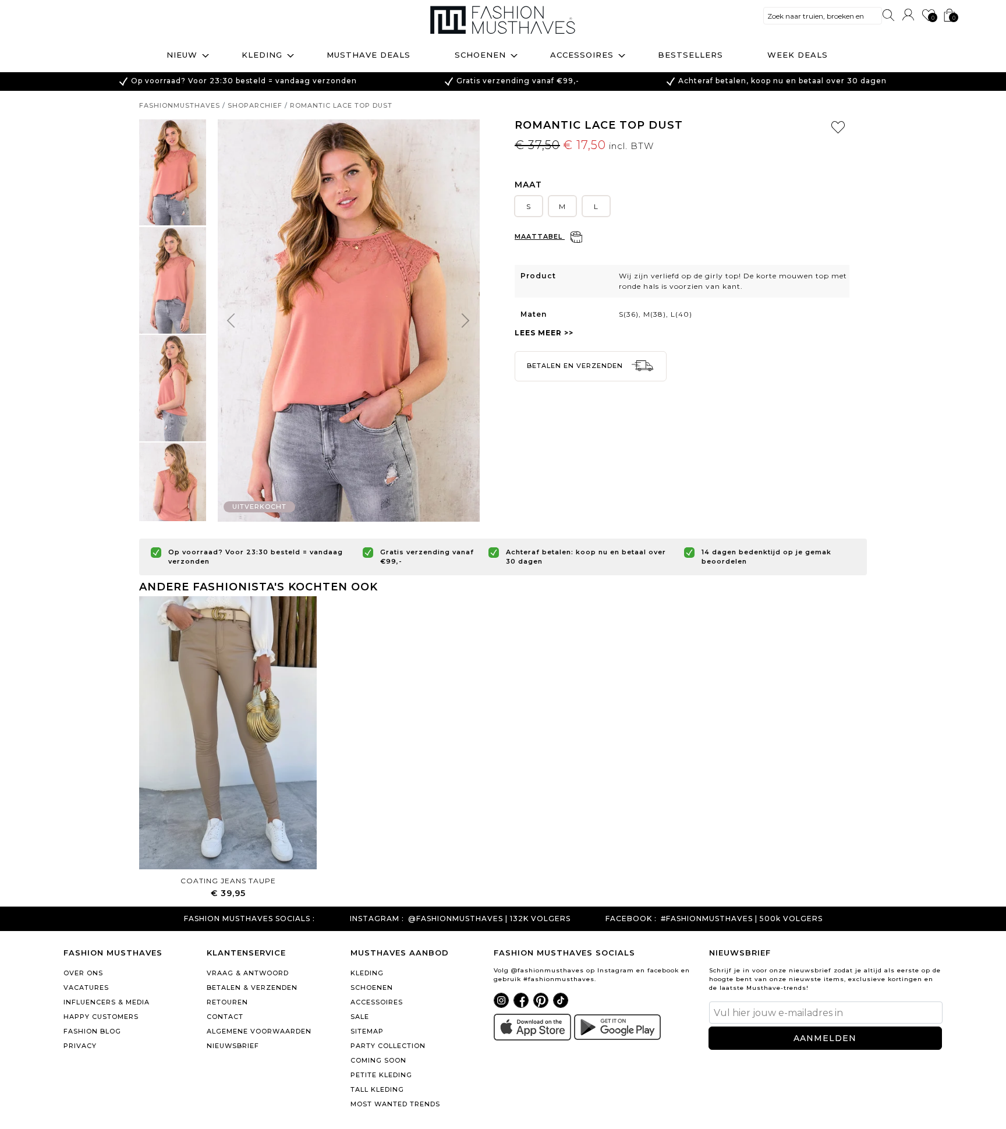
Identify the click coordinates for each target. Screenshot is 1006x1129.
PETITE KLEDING (381, 1075)
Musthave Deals (368, 54)
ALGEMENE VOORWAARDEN (259, 1031)
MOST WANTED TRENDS (395, 1104)
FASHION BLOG (92, 1031)
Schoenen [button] (480, 54)
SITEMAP (367, 1031)
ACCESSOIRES (376, 1002)
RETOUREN (227, 1002)
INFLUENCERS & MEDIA (106, 1002)
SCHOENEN (371, 987)
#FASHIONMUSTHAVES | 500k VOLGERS (742, 918)
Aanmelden (825, 1038)
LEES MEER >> (544, 332)
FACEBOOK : (631, 918)
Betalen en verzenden (576, 366)
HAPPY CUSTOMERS (101, 1017)
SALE (359, 1017)
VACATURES (86, 987)
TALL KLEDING (377, 1089)
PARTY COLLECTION (388, 1046)
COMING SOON (378, 1060)
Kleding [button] (262, 54)
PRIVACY (80, 1046)
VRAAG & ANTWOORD (248, 973)
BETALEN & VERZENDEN (252, 987)
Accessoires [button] (582, 54)
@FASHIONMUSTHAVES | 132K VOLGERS (489, 918)
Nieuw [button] (182, 54)
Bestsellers (690, 54)
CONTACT (225, 1017)
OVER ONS (83, 973)
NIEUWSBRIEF (233, 1046)
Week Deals (797, 54)
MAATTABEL (540, 236)
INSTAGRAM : (377, 918)
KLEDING (367, 973)
